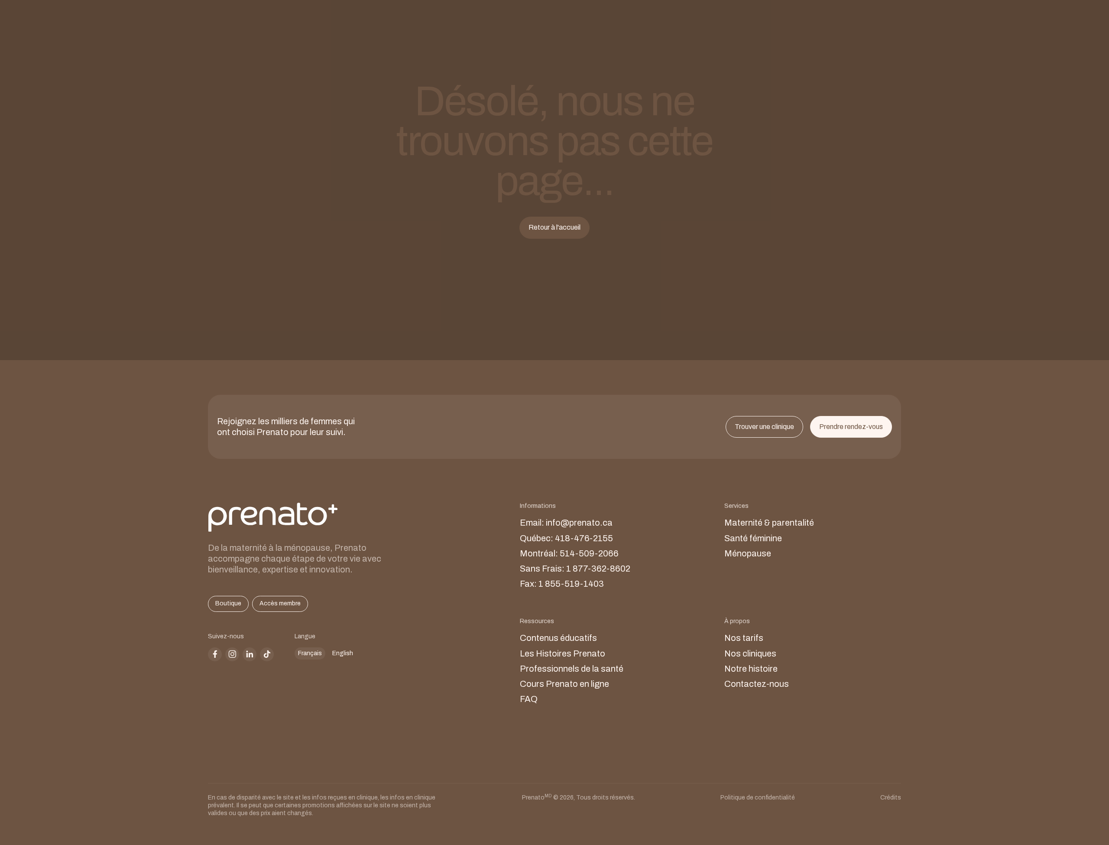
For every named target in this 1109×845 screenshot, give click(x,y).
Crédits (890, 797)
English (342, 653)
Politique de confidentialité (757, 797)
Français (310, 653)
